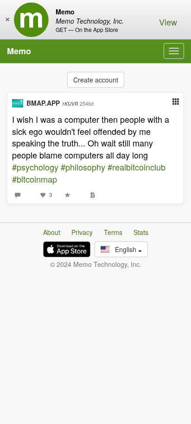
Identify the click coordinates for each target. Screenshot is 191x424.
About (51, 232)
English (123, 249)
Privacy (82, 232)
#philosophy (83, 167)
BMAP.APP (52, 103)
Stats (141, 232)
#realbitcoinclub (137, 167)
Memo (19, 51)
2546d (87, 103)
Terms (113, 232)
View (168, 22)
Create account (95, 79)
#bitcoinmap (34, 179)
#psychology (35, 167)
